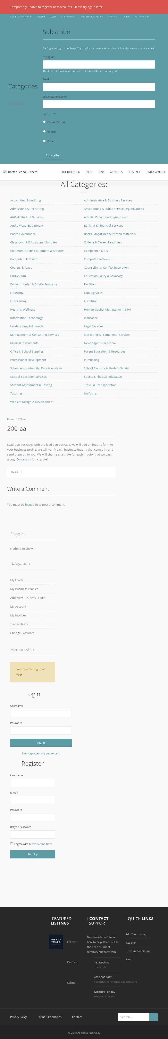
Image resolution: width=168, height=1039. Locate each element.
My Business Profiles (24, 589)
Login (53, 16)
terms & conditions (40, 844)
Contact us (23, 459)
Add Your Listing (135, 934)
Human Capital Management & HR (107, 309)
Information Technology (26, 318)
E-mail (14, 792)
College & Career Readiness (103, 242)
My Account (18, 606)
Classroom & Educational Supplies (33, 242)
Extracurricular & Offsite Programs (34, 284)
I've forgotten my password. (41, 753)
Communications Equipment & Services (37, 251)
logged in (31, 504)
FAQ (101, 172)
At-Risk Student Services (26, 217)
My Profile (112, 16)
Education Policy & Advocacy (103, 276)
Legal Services (93, 326)
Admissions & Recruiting (27, 209)
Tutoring (16, 393)
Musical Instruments (24, 343)
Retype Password (20, 827)
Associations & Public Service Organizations (114, 209)
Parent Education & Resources (104, 351)
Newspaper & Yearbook (100, 343)
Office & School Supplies (27, 351)
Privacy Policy (18, 1017)
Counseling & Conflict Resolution (106, 267)
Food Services (93, 293)
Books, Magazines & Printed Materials (110, 234)
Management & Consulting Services (34, 335)
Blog (89, 172)
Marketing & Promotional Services (107, 335)
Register (41, 16)
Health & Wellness (22, 309)
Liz (16, 472)
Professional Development (28, 360)
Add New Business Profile (27, 598)
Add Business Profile (21, 16)
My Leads (16, 580)
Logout (127, 16)
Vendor (51, 131)
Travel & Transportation (100, 385)
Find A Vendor (155, 172)
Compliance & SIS (96, 251)
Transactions (19, 624)
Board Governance (23, 234)
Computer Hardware (24, 259)
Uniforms (90, 393)
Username (16, 706)
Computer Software (97, 259)
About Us (116, 172)
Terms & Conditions (138, 951)
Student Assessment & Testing (31, 385)
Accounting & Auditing (25, 200)
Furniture (90, 301)
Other (50, 141)
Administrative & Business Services (108, 200)
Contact (134, 172)
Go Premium (67, 16)
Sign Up (32, 854)
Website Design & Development (31, 402)
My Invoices (18, 615)
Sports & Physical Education (103, 377)
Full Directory (70, 172)
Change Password (22, 633)
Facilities (90, 284)
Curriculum (18, 276)
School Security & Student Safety (106, 368)
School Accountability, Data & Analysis (36, 368)
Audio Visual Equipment (26, 225)
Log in (41, 743)
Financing (17, 293)
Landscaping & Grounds (26, 326)
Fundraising (18, 301)
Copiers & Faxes (21, 267)
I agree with (33, 844)
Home (10, 419)
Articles (16, 103)
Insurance (91, 318)
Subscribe (53, 155)
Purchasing (91, 360)
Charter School (56, 122)
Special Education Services (28, 377)
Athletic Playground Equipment (105, 217)
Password (16, 723)
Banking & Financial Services (103, 225)
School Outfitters (78, 983)
